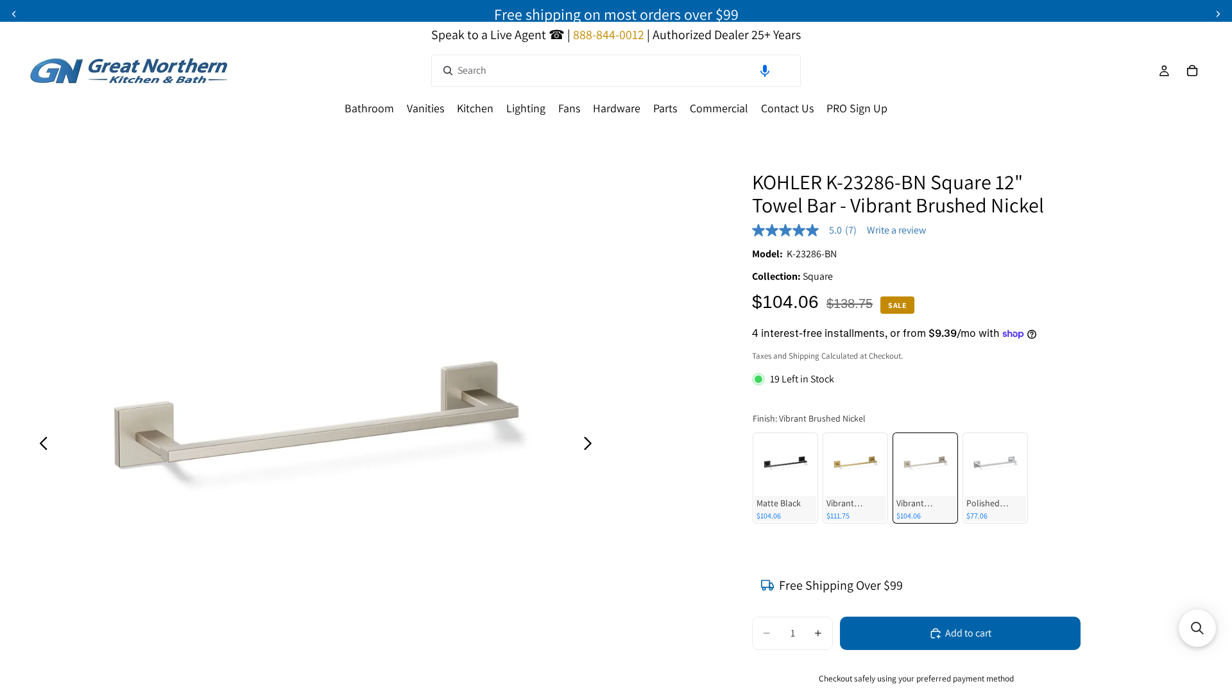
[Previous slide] (14, 14)
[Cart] (1192, 70)
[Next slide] (1218, 14)
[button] (765, 70)
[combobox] (616, 70)
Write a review (896, 230)
